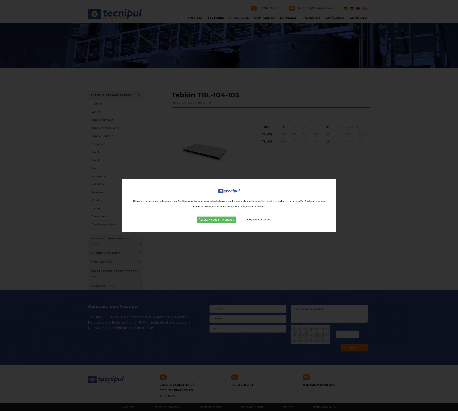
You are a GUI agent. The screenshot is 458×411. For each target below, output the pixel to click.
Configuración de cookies (258, 219)
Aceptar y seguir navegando (216, 219)
